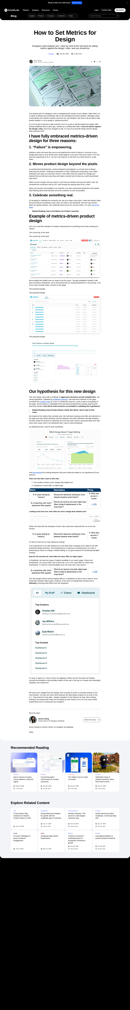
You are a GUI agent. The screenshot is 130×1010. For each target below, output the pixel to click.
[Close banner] (127, 2)
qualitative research (60, 399)
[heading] (59, 3)
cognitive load (45, 402)
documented (37, 473)
